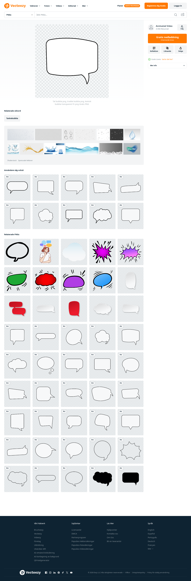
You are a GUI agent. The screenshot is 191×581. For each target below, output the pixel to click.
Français (151, 545)
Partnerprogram (79, 537)
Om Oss (110, 537)
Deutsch (151, 541)
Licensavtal (76, 530)
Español (151, 533)
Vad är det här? (167, 59)
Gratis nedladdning (167, 38)
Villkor (127, 572)
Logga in (178, 5)
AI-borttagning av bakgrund (46, 556)
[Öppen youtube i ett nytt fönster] (71, 573)
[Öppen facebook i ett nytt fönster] (46, 573)
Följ (182, 29)
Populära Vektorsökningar (83, 541)
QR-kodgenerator (41, 560)
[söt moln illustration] (74, 252)
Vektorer (34, 6)
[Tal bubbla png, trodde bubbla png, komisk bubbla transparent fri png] (46, 187)
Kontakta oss (112, 533)
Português (152, 537)
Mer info (153, 65)
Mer (84, 6)
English (151, 530)
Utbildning (39, 545)
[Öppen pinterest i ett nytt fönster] (59, 573)
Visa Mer (132, 149)
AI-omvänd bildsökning (44, 552)
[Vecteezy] (15, 5)
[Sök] (175, 14)
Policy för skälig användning (158, 572)
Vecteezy (38, 533)
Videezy (37, 537)
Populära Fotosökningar (82, 545)
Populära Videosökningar (83, 549)
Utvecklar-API (40, 549)
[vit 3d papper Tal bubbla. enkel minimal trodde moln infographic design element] (102, 309)
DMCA (74, 533)
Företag (37, 541)
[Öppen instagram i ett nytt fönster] (50, 573)
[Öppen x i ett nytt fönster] (67, 573)
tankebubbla (12, 118)
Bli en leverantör (114, 541)
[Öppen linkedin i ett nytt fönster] (54, 573)
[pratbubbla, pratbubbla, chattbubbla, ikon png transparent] (17, 187)
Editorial (72, 6)
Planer (120, 5)
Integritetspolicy (138, 572)
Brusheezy (38, 530)
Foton (47, 6)
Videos (59, 6)
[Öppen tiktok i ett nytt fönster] (63, 573)
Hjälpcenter (112, 530)
